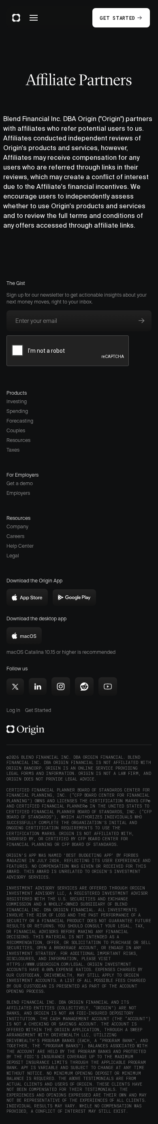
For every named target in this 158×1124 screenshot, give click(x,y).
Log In (13, 710)
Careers (15, 536)
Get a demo (19, 483)
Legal (12, 556)
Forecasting (19, 421)
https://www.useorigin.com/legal (44, 964)
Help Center (20, 546)
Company (17, 526)
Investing (16, 401)
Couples (15, 430)
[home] (16, 17)
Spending (17, 411)
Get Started (38, 710)
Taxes (12, 450)
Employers (18, 493)
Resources (18, 440)
